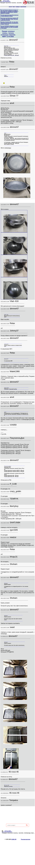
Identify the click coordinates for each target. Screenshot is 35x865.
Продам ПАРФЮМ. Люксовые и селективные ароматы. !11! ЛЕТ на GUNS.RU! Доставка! (9, 27)
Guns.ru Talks (6, 0)
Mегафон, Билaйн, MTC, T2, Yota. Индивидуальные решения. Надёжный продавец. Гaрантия (9, 23)
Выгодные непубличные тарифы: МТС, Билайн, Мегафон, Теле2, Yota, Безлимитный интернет (9, 19)
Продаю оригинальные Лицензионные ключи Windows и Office (9, 16)
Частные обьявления (5, 1)
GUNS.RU (13, 839)
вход (10, 6)
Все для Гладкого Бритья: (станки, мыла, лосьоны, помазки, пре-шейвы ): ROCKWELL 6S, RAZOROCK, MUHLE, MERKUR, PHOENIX (9, 12)
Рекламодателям (25, 839)
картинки (23, 6)
